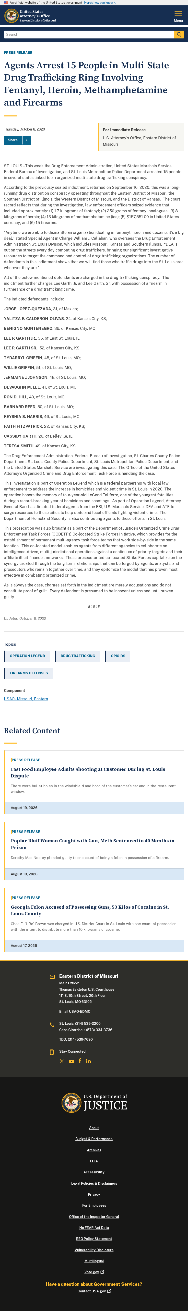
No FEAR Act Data (94, 1228)
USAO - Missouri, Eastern (26, 699)
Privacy (94, 1194)
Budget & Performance (94, 1139)
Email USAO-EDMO (74, 1011)
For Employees (94, 1205)
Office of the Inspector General (94, 1217)
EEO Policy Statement (94, 1239)
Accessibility (94, 1172)
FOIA (94, 1161)
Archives (94, 1150)
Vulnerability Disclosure (94, 1250)
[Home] (31, 22)
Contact (92, 1291)
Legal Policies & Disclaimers (94, 1183)
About (94, 1128)
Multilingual (94, 1261)
